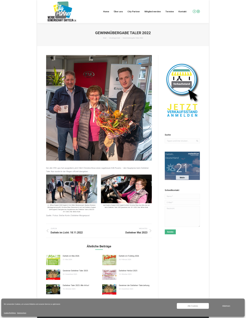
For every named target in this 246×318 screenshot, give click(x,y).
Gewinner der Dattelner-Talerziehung (134, 285)
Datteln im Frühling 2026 (129, 256)
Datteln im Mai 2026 (71, 256)
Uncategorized (114, 38)
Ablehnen (226, 306)
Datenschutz (21, 313)
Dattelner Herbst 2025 (128, 271)
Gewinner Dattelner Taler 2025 (75, 271)
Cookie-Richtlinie (10, 313)
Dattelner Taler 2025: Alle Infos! (76, 285)
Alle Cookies (193, 306)
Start (104, 38)
